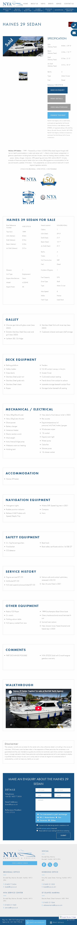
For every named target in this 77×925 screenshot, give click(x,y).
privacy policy (46, 828)
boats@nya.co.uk (11, 804)
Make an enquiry (37, 922)
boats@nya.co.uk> (50, 887)
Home (25, 4)
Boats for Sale (7, 10)
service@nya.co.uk (11, 907)
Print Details (58, 922)
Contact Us (69, 4)
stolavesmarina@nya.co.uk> (53, 905)
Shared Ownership (38, 10)
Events (50, 4)
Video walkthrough (59, 107)
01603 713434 (10, 884)
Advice (58, 4)
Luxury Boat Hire (27, 10)
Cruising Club (48, 10)
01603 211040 (10, 905)
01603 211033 (49, 884)
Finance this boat (58, 115)
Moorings (59, 10)
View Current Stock (20, 863)
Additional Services (69, 10)
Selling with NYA (17, 10)
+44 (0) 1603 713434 (13, 796)
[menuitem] (7, 10)
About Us (34, 4)
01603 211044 (49, 902)
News (43, 4)
